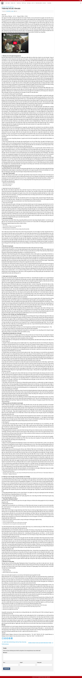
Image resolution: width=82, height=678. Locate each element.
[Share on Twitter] (5, 638)
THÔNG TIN (13, 3)
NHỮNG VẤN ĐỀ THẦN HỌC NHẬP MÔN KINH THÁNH (40, 642)
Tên (4, 662)
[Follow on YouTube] (80, 0)
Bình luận (5, 652)
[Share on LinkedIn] (12, 638)
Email (21, 662)
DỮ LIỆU (44, 3)
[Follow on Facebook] (79, 0)
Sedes (12, 11)
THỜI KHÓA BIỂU (38, 3)
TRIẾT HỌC (24, 3)
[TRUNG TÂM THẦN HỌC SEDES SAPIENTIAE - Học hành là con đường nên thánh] (2, 3)
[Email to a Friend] (7, 638)
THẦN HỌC (19, 3)
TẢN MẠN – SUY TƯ (31, 3)
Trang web (39, 662)
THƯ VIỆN (49, 3)
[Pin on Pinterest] (9, 638)
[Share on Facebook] (3, 638)
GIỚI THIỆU (7, 3)
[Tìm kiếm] (80, 3)
